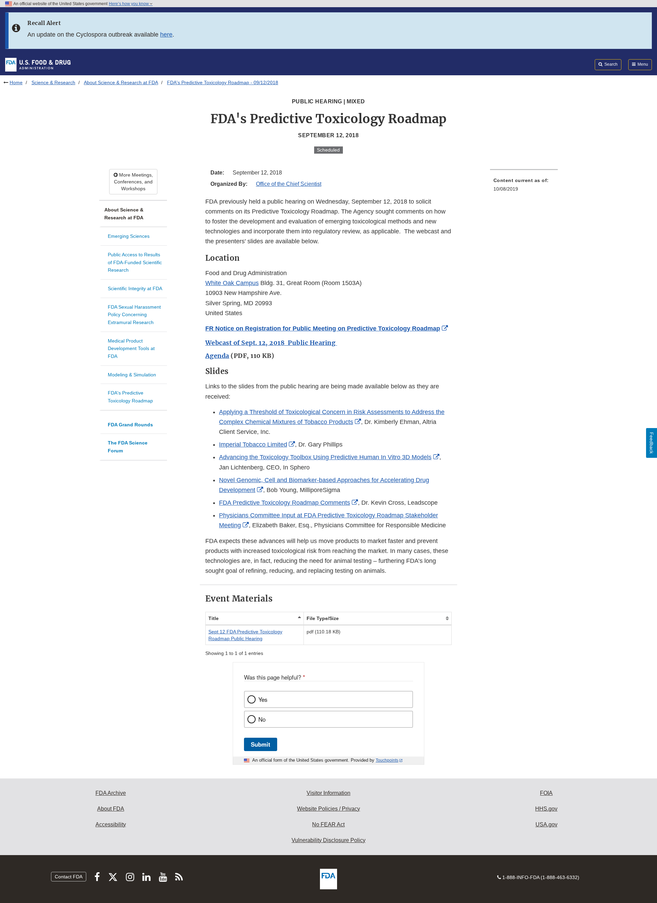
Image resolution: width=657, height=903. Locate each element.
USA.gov (546, 824)
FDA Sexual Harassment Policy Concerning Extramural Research (134, 314)
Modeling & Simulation (132, 374)
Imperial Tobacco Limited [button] (253, 444)
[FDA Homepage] (37, 64)
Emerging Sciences (129, 236)
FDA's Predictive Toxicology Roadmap (130, 396)
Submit (260, 744)
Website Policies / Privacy (328, 809)
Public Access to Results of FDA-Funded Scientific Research (135, 262)
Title (213, 618)
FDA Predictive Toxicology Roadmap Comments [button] (284, 502)
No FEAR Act (328, 824)
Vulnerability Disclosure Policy (328, 840)
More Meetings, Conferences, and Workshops (133, 181)
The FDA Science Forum (127, 446)
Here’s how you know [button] (129, 3)
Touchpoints (387, 760)
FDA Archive (110, 793)
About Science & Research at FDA (121, 82)
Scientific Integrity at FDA (135, 288)
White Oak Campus (232, 283)
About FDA (110, 809)
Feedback (651, 443)
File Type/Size (323, 618)
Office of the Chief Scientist (288, 184)
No (262, 719)
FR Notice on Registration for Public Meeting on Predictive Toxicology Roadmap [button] (322, 328)
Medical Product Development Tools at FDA (131, 348)
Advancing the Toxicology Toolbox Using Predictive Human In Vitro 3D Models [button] (325, 457)
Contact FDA (68, 876)
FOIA (546, 793)
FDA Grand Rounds (130, 424)
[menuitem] (524, 186)
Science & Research (53, 82)
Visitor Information (328, 793)
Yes (262, 699)
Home (16, 82)
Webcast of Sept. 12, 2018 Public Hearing (271, 343)
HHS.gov (546, 809)
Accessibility (110, 824)
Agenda (217, 356)
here (166, 34)
